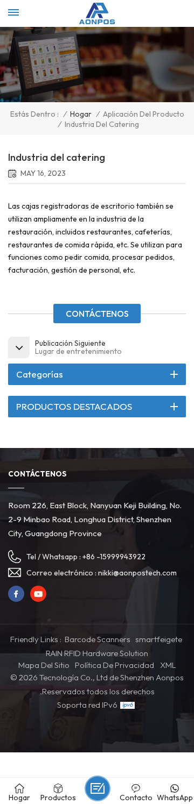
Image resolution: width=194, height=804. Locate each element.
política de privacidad (114, 665)
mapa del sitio (44, 665)
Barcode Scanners (97, 639)
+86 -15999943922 (114, 556)
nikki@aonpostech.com (137, 573)
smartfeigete (158, 639)
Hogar (81, 114)
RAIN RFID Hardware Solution (97, 653)
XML (168, 665)
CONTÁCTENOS (97, 313)
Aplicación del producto (143, 114)
